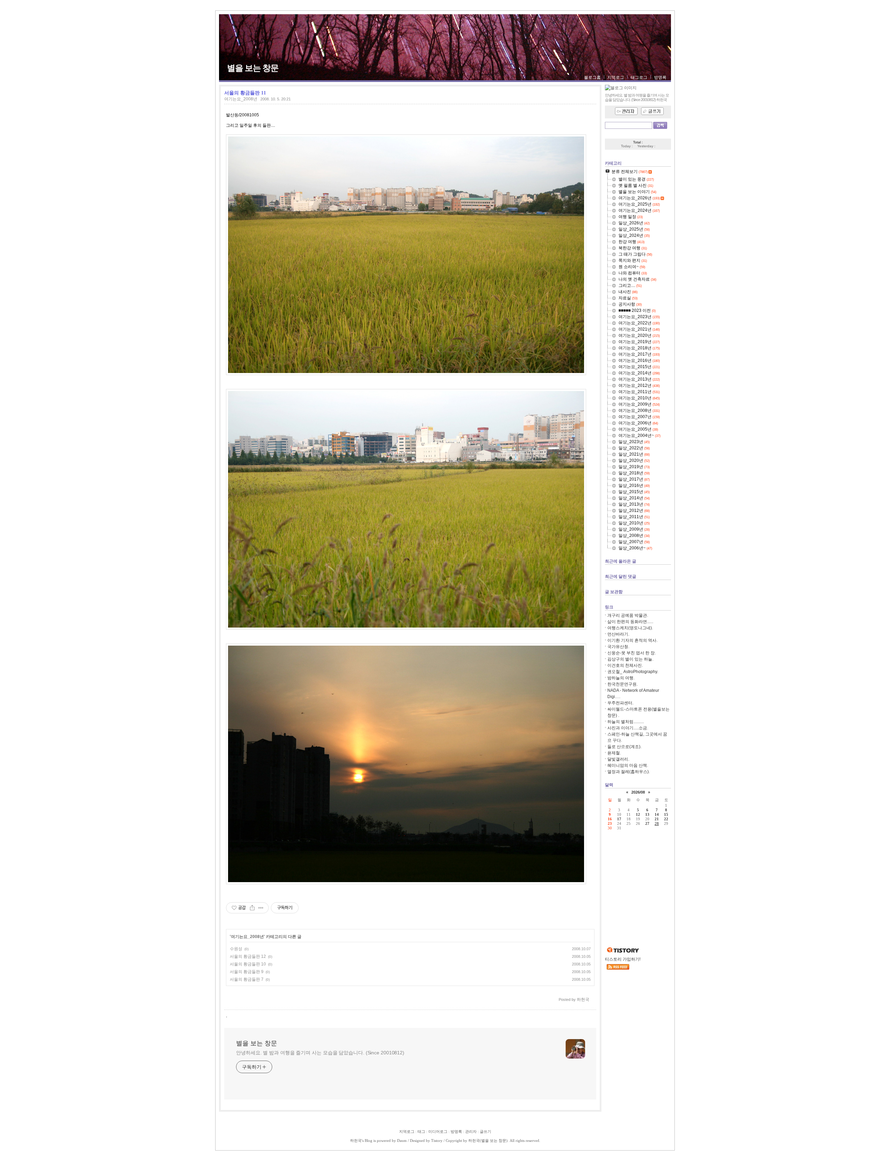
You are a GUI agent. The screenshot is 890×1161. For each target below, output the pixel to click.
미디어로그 (437, 1131)
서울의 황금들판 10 (248, 964)
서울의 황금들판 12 (248, 956)
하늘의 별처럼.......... (625, 721)
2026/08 (638, 792)
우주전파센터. (620, 702)
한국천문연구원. (622, 684)
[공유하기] (252, 908)
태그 (421, 1131)
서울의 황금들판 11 (245, 93)
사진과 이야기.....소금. (627, 727)
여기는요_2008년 (240, 99)
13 (647, 814)
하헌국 (356, 1140)
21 (657, 819)
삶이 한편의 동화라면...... (630, 621)
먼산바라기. (618, 634)
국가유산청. (618, 646)
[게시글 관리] (261, 908)
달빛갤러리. (618, 759)
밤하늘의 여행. (620, 677)
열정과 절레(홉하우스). (628, 771)
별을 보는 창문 (252, 68)
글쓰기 (485, 1131)
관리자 (471, 1131)
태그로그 (639, 77)
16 (610, 819)
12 (638, 814)
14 (657, 814)
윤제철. (614, 752)
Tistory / (438, 1140)
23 (610, 823)
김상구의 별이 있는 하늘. (630, 659)
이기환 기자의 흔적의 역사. (632, 640)
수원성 (236, 948)
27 (647, 823)
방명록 (660, 77)
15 (666, 814)
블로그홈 (592, 77)
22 (666, 819)
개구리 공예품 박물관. (627, 615)
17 (619, 819)
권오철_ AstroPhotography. (632, 671)
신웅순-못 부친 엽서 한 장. (631, 652)
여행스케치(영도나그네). (630, 627)
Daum (402, 1140)
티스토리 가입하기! (622, 959)
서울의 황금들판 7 (247, 979)
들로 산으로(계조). (624, 746)
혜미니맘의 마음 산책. (627, 765)
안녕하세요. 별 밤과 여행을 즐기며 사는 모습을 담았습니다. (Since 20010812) (320, 1052)
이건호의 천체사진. (625, 665)
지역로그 (615, 77)
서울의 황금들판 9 (247, 971)
